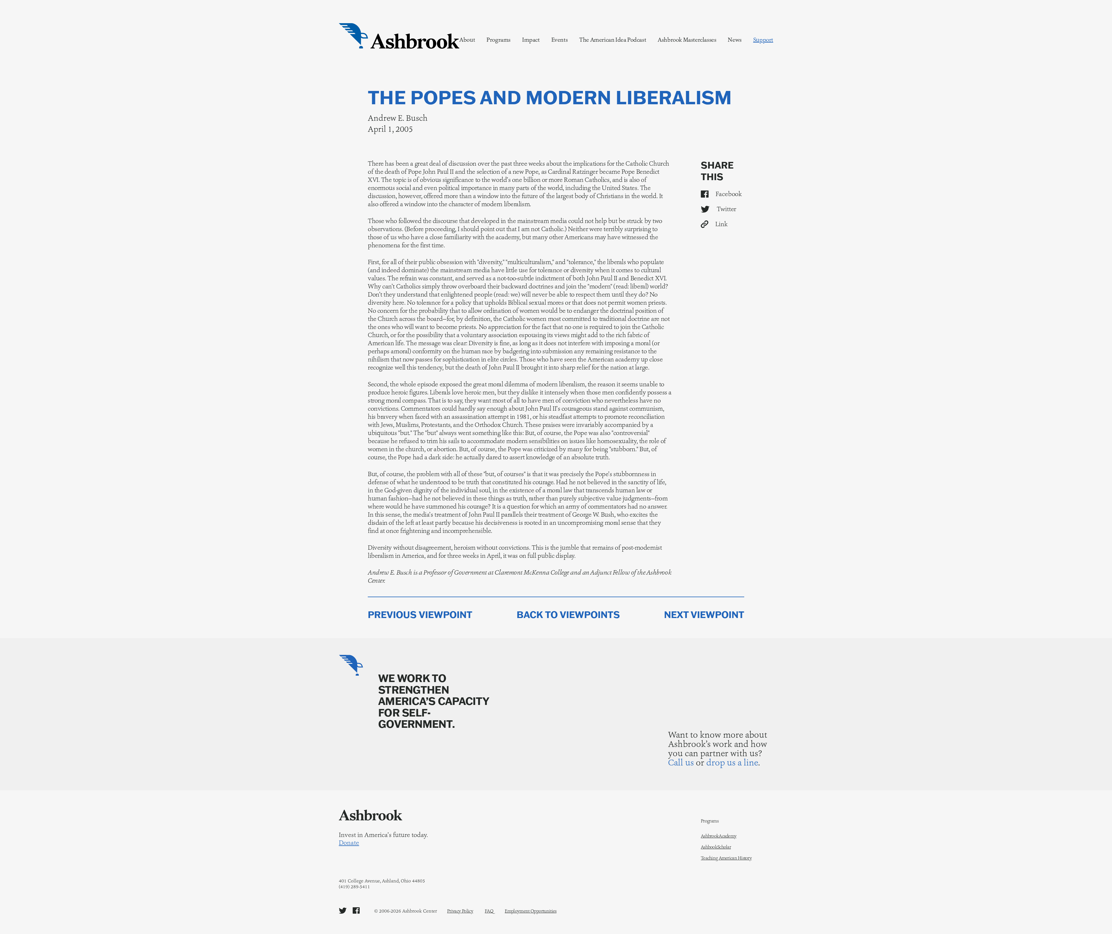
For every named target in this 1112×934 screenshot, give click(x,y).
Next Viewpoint (704, 614)
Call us (681, 762)
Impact (531, 39)
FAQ (489, 911)
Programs (499, 39)
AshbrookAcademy (718, 836)
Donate (349, 843)
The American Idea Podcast (612, 39)
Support (763, 39)
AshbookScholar (716, 847)
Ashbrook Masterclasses (687, 39)
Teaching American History (726, 858)
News (734, 39)
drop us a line (732, 762)
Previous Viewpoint (420, 614)
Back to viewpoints (568, 614)
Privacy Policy (460, 911)
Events (559, 39)
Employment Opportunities (531, 911)
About (467, 39)
